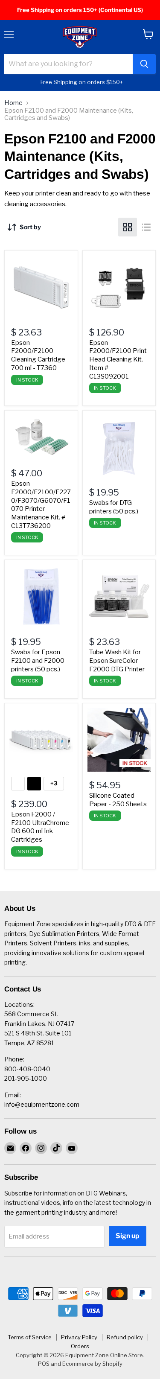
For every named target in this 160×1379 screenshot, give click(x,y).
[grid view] (127, 227)
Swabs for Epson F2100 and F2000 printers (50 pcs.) (37, 660)
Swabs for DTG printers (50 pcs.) (113, 507)
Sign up (128, 1236)
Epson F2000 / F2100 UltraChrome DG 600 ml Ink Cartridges (40, 826)
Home (13, 103)
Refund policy (125, 1337)
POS (43, 1363)
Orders (80, 1346)
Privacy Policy (79, 1337)
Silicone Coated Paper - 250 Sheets (118, 800)
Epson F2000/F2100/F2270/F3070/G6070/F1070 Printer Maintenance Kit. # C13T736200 (41, 504)
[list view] (146, 227)
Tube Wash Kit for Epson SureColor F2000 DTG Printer (117, 660)
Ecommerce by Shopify (92, 1363)
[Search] (144, 64)
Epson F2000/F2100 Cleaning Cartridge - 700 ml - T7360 (40, 355)
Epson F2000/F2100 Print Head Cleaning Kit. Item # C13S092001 (118, 359)
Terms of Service (30, 1337)
